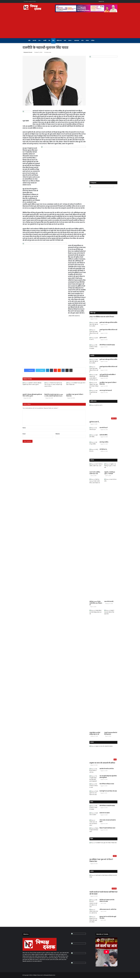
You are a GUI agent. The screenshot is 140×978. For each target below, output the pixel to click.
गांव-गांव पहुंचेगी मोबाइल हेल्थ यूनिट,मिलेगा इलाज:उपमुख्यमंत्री (108, 777)
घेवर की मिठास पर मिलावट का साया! (107, 784)
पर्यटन (82, 40)
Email (24, 433)
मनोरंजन (87, 40)
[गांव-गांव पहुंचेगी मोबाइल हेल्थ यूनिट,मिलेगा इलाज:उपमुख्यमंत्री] (93, 778)
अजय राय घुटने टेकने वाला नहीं (106, 390)
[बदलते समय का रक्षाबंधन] (93, 815)
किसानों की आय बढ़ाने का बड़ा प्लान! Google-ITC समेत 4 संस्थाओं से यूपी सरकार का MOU (53, 395)
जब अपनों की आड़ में (104, 428)
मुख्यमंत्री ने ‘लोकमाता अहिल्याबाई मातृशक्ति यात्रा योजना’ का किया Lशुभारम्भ (32, 395)
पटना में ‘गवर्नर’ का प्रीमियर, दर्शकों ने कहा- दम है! (94, 473)
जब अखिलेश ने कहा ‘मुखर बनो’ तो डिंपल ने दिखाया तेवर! (74, 395)
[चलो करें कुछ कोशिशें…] (93, 444)
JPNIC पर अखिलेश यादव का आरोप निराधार (101, 317)
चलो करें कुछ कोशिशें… (104, 442)
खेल (49, 40)
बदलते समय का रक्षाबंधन (105, 813)
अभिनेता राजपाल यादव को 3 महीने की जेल (108, 909)
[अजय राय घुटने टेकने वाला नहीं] (93, 393)
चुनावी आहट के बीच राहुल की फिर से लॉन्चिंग (108, 323)
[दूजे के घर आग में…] (93, 340)
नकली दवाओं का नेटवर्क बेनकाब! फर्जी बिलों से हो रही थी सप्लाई (103, 893)
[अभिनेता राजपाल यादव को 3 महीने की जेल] (93, 912)
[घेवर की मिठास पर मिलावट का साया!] (93, 786)
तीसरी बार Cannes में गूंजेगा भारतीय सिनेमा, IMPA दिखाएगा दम (95, 603)
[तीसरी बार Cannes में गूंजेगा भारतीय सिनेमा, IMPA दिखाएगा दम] (96, 539)
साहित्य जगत (59, 40)
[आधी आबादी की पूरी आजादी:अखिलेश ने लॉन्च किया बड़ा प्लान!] (93, 377)
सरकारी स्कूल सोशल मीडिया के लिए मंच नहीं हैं (108, 330)
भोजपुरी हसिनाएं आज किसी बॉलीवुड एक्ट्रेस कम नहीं (94, 733)
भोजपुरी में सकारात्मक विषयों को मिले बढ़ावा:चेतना (110, 733)
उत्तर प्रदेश (34, 40)
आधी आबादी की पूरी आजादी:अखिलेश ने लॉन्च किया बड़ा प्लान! (108, 375)
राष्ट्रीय (29, 40)
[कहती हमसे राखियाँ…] (93, 437)
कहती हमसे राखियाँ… (104, 435)
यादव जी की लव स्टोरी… (109, 602)
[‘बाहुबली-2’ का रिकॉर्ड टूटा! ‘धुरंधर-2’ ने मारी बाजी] (110, 467)
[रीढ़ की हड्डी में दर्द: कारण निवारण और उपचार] (93, 793)
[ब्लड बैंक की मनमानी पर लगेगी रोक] (93, 771)
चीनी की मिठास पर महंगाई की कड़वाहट (107, 345)
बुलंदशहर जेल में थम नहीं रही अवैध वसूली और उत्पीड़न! (108, 917)
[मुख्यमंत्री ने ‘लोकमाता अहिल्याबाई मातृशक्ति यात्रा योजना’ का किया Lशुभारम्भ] (32, 387)
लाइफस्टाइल (76, 40)
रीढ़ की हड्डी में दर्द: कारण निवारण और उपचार (108, 791)
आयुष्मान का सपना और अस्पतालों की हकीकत (102, 763)
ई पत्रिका (92, 40)
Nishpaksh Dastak (28, 52)
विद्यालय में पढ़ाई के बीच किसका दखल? (107, 828)
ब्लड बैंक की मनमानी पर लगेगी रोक (107, 769)
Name (24, 427)
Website (57, 433)
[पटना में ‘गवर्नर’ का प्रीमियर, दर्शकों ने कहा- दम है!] (96, 467)
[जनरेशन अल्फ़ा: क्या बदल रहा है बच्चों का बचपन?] (93, 822)
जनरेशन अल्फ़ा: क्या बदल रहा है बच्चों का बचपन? (108, 821)
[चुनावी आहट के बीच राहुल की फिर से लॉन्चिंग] (93, 325)
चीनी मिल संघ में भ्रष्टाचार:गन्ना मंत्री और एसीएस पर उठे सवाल (107, 900)
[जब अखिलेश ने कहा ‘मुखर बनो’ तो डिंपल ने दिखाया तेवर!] (76, 387)
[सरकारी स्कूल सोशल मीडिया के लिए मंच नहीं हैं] (93, 332)
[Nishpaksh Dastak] (32, 7)
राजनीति (44, 40)
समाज (65, 40)
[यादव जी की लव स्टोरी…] (110, 539)
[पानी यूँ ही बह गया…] (93, 452)
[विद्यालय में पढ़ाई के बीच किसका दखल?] (93, 830)
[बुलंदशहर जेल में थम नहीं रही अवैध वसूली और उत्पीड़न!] (93, 919)
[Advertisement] (70, 26)
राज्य (39, 40)
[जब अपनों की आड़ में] (93, 430)
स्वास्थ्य (69, 40)
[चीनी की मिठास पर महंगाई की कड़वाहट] (93, 347)
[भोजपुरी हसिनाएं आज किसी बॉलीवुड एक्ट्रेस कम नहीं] (96, 670)
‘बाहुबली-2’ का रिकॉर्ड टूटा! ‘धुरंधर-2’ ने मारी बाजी (109, 473)
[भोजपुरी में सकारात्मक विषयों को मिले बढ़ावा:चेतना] (110, 670)
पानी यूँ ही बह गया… (104, 449)
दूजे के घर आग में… (103, 338)
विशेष (53, 40)
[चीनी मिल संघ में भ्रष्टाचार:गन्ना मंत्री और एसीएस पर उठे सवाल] (93, 903)
